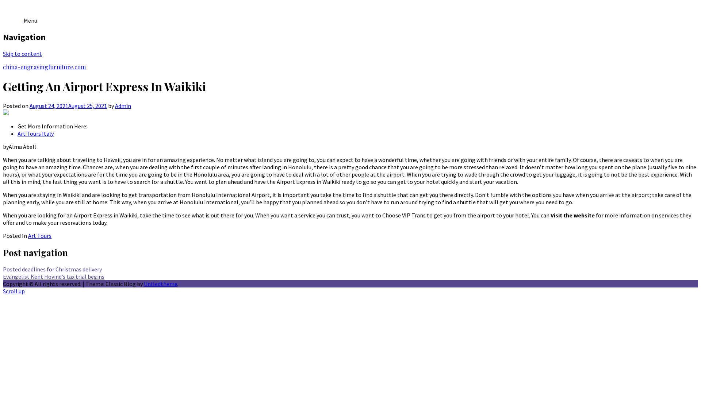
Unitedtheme (160, 283)
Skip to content (22, 53)
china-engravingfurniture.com (44, 67)
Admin (123, 105)
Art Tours (39, 235)
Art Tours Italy (36, 133)
